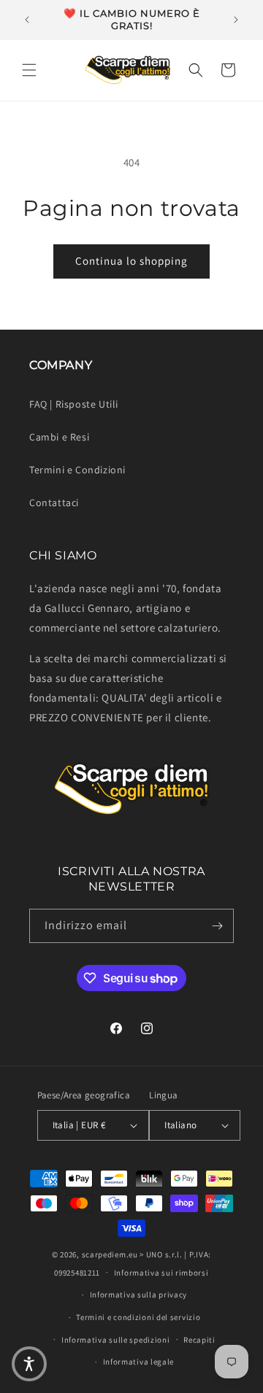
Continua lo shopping (131, 261)
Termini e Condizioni (77, 469)
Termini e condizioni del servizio (138, 1317)
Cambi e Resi (59, 436)
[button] (29, 70)
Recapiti (199, 1340)
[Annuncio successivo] (236, 20)
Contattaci (54, 502)
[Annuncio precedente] (27, 20)
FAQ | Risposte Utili (73, 404)
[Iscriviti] (217, 926)
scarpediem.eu (110, 1254)
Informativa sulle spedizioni (115, 1340)
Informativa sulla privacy (139, 1294)
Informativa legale (139, 1362)
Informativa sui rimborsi (161, 1273)
